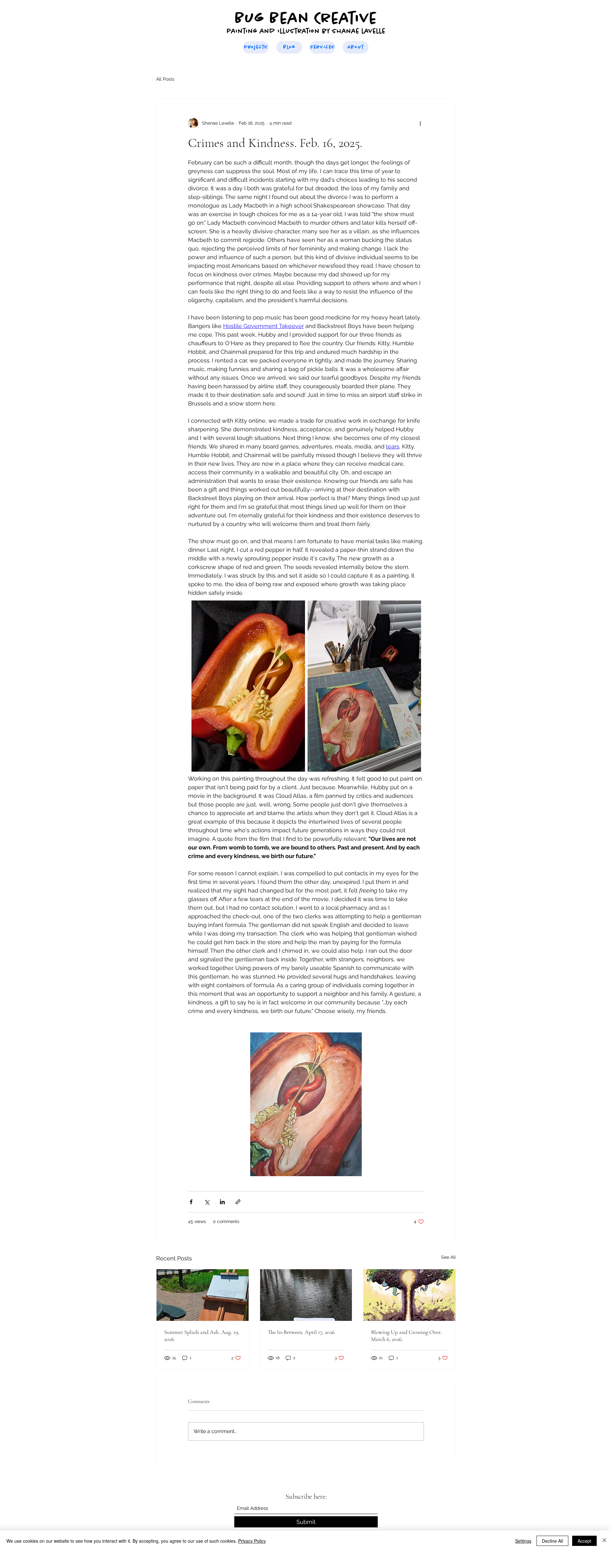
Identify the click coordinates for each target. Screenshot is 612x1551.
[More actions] (420, 123)
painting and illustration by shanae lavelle (306, 31)
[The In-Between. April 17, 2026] (306, 1295)
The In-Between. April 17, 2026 (301, 1332)
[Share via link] (238, 1202)
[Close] (604, 1541)
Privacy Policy (252, 1541)
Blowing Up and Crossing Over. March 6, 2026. (406, 1336)
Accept (584, 1541)
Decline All (552, 1541)
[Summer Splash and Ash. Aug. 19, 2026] (203, 1295)
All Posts (165, 79)
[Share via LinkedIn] (222, 1202)
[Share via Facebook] (191, 1202)
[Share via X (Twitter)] (207, 1202)
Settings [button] (523, 1541)
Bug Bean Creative (306, 19)
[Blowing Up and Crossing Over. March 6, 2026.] (409, 1295)
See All (448, 1257)
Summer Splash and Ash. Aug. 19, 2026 (201, 1336)
